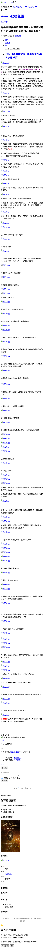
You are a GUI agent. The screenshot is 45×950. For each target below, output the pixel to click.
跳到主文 (4, 22)
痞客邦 (12, 752)
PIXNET (9, 918)
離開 (12, 946)
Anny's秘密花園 (12, 16)
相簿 (6, 40)
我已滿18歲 (5, 946)
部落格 (7, 43)
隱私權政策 (37, 918)
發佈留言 (4, 781)
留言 (17, 752)
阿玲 (2, 740)
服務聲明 (22, 921)
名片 (6, 45)
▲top (3, 764)
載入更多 (4, 768)
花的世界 (17, 760)
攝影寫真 (18, 36)
